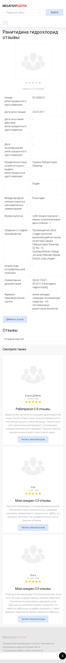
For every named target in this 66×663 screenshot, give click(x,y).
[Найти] (39, 12)
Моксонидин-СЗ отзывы (33, 500)
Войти (54, 12)
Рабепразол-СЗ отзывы (33, 409)
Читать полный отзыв (33, 439)
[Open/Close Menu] (5, 23)
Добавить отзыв (15, 319)
